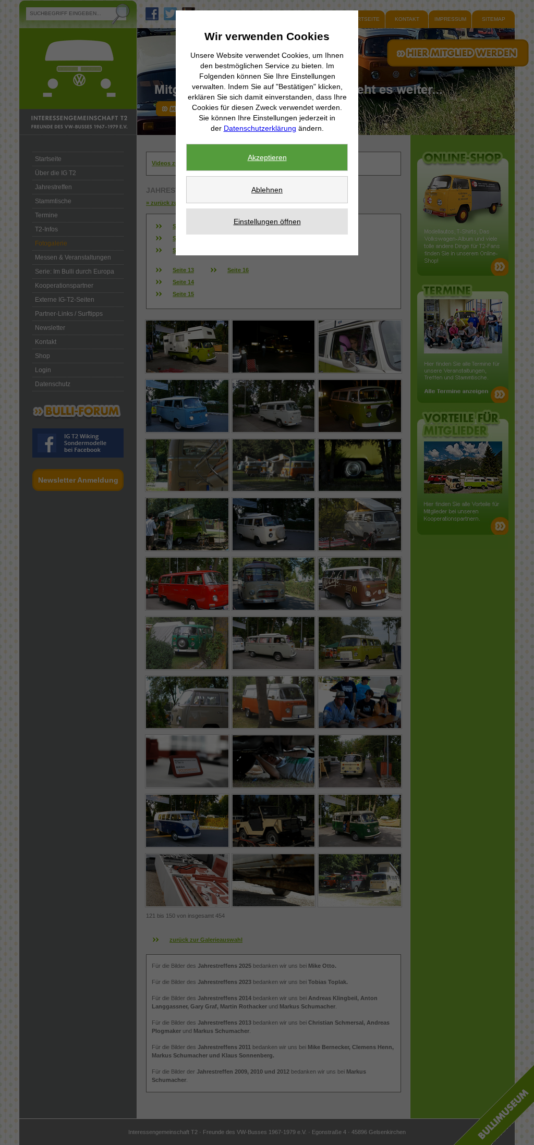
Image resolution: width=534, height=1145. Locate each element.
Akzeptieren (267, 157)
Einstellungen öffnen (267, 221)
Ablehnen (267, 190)
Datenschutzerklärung (260, 128)
